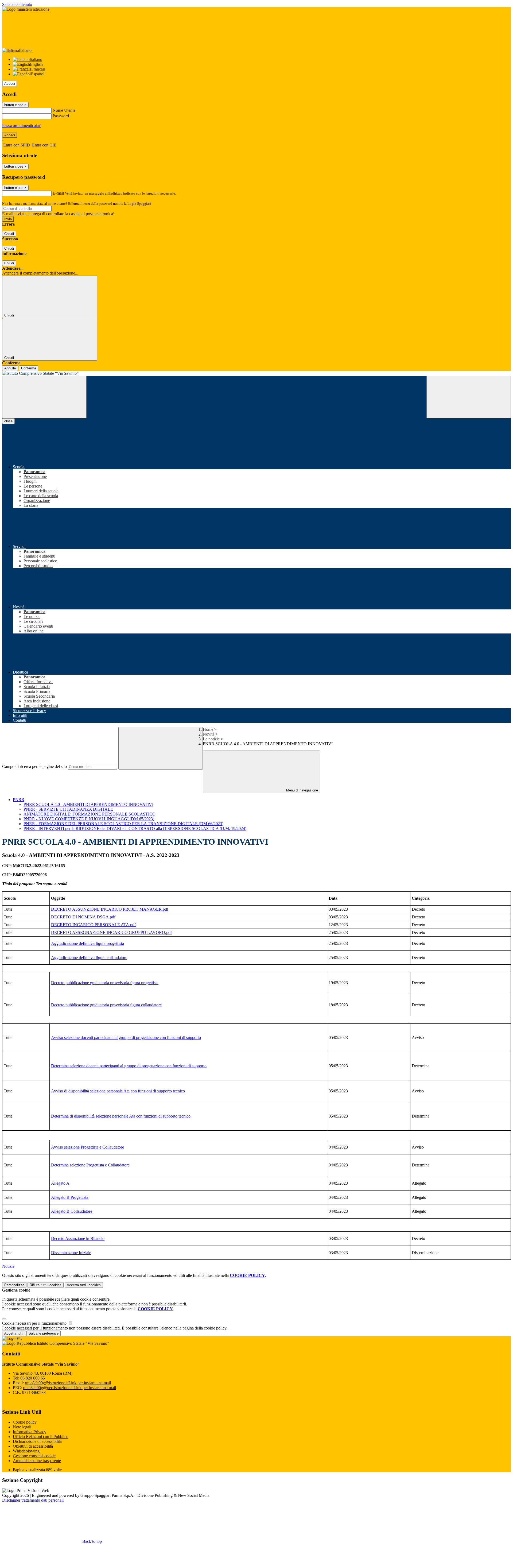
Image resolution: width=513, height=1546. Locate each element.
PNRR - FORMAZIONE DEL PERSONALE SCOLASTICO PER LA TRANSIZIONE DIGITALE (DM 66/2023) (123, 823)
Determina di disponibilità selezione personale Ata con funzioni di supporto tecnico (121, 1116)
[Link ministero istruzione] (25, 9)
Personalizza (14, 1285)
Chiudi (9, 234)
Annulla (10, 368)
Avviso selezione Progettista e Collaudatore (87, 1147)
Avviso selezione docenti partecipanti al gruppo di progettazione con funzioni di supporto (126, 1037)
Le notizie (211, 739)
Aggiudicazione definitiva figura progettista (87, 943)
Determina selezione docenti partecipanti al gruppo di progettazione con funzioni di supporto (129, 1066)
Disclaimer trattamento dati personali (33, 1500)
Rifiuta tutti (45, 1285)
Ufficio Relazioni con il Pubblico (40, 1436)
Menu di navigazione (301, 790)
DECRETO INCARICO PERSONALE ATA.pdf (93, 924)
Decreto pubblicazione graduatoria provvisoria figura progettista (104, 982)
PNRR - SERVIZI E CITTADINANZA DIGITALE (68, 809)
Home (208, 729)
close (8, 421)
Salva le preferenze (44, 1333)
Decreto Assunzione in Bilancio (77, 1238)
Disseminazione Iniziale (71, 1252)
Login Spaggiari (139, 204)
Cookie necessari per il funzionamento (35, 1323)
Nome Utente (64, 110)
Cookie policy (25, 1422)
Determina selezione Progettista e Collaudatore (90, 1165)
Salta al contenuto (17, 4)
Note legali (22, 1427)
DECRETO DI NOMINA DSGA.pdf (83, 917)
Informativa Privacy (29, 1431)
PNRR (18, 799)
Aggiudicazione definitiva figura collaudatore (89, 957)
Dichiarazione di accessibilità (37, 1441)
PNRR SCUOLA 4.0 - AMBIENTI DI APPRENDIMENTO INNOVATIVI (88, 804)
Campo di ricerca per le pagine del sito (34, 766)
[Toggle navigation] (44, 397)
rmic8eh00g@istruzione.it (68, 1383)
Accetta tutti (84, 1285)
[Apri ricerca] (468, 397)
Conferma (28, 368)
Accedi (9, 84)
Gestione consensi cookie (34, 1456)
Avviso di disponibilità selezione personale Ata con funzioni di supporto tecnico (118, 1091)
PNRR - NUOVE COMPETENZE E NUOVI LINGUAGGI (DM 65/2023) (89, 819)
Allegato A (60, 1183)
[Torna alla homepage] (256, 373)
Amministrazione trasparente (37, 1460)
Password (61, 116)
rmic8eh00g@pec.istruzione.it (69, 1387)
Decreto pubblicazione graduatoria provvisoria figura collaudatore (106, 1005)
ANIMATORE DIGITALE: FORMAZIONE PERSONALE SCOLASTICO (90, 814)
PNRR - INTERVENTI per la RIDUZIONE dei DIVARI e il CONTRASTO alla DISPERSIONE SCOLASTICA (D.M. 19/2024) (135, 828)
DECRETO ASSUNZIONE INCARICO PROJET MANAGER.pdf (109, 909)
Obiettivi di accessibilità (33, 1446)
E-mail (58, 193)
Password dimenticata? (21, 125)
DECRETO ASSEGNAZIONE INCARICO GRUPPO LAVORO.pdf (111, 932)
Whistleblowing (26, 1451)
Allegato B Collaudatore (71, 1211)
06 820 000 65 (32, 1378)
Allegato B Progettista (69, 1197)
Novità (208, 734)
